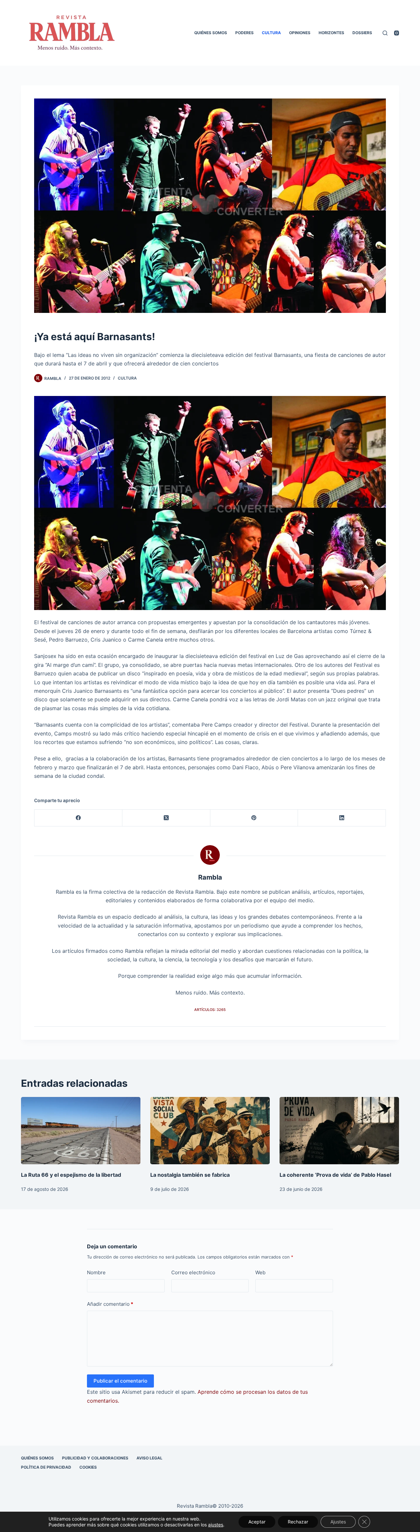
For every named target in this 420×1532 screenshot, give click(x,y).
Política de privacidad (46, 1467)
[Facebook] (78, 818)
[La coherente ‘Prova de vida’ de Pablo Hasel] (339, 1130)
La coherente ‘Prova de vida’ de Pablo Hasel (335, 1174)
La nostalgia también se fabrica (190, 1174)
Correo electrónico (193, 1272)
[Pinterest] (254, 818)
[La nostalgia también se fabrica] (210, 1130)
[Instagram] (396, 33)
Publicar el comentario (120, 1381)
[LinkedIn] (342, 818)
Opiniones (299, 32)
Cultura (271, 32)
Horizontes (331, 32)
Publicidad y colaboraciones (95, 1457)
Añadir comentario (110, 1304)
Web (260, 1272)
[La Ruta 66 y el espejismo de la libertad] (80, 1130)
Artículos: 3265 (210, 1009)
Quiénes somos (210, 32)
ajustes (215, 1524)
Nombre (96, 1272)
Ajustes (338, 1521)
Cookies (88, 1467)
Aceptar (256, 1521)
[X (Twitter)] (166, 818)
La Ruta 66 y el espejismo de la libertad (71, 1174)
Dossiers (362, 32)
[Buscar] (385, 33)
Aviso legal (149, 1457)
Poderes (244, 32)
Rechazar (298, 1521)
